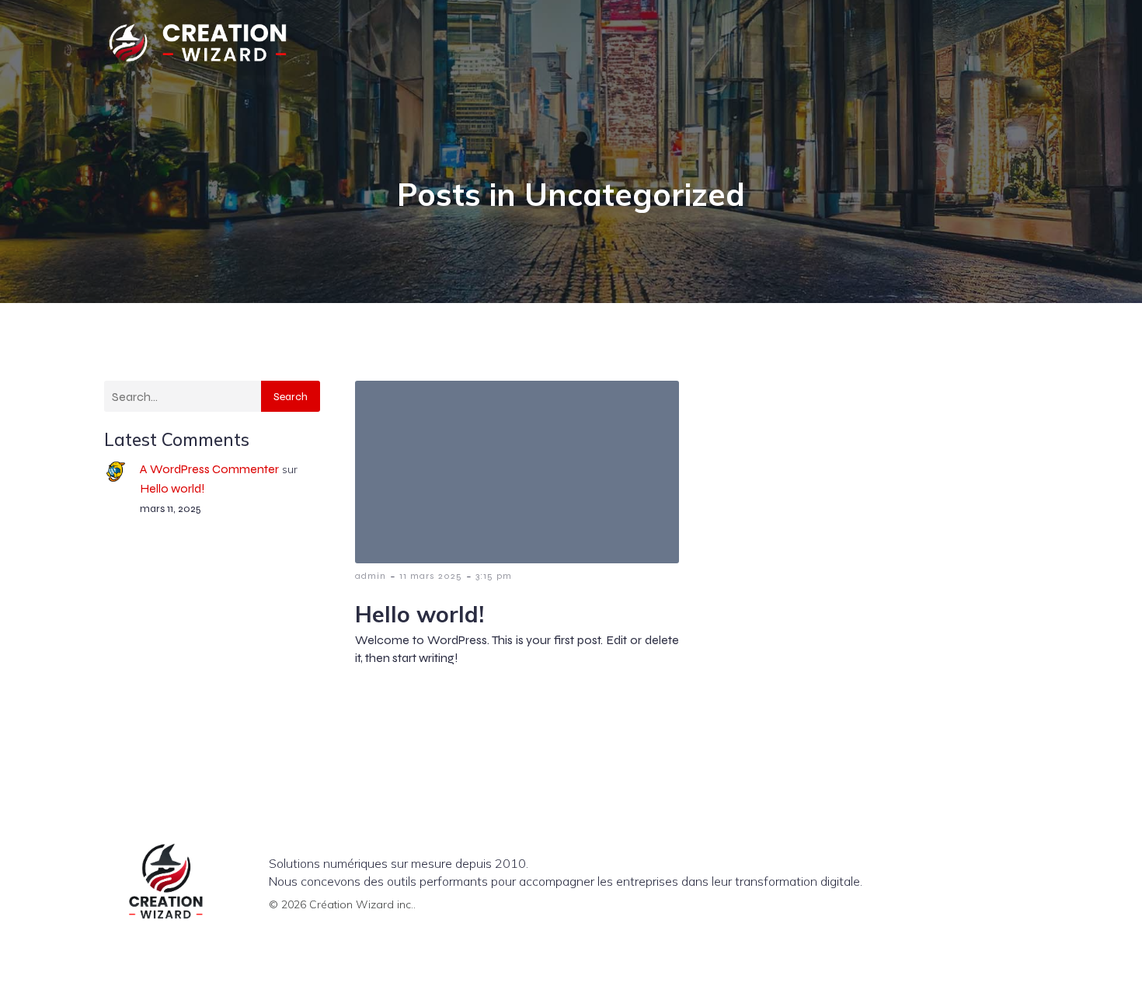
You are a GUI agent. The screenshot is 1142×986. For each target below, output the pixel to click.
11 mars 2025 (430, 575)
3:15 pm (493, 575)
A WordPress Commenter (209, 469)
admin (370, 575)
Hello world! (172, 488)
